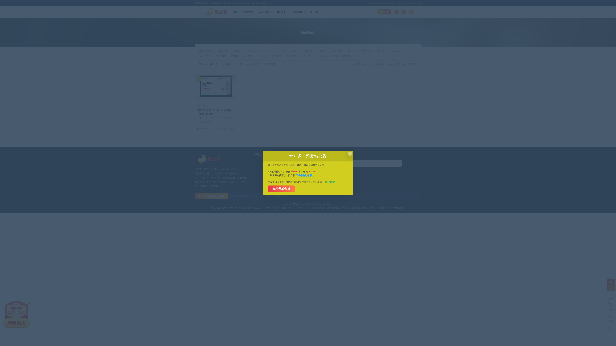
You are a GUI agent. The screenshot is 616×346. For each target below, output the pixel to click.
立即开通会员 (281, 188)
